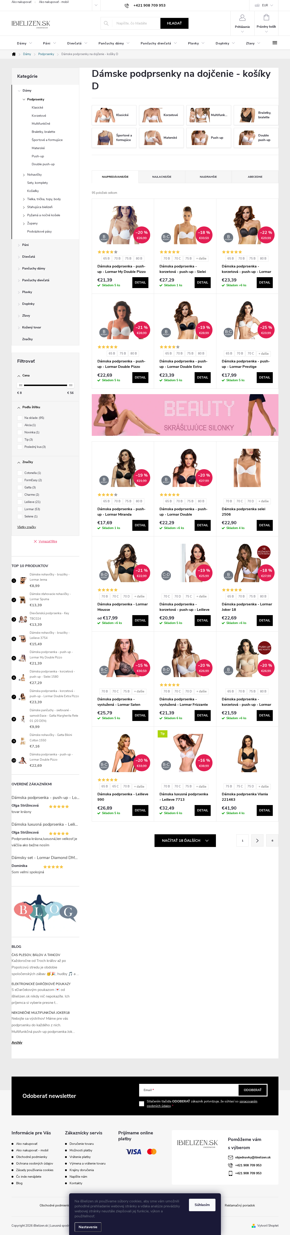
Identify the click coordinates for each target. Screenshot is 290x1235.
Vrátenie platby (80, 1157)
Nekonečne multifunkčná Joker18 (41, 1013)
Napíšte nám (78, 1177)
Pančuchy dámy (33, 268)
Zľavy (26, 315)
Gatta (29, 487)
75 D (250, 786)
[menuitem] (25, 43)
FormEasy (32, 480)
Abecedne (255, 177)
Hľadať (174, 23)
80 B (139, 259)
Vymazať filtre (48, 541)
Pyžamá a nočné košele (43, 215)
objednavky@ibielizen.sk (253, 1157)
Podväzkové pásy (39, 231)
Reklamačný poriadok (240, 1205)
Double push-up (43, 164)
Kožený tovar (31, 327)
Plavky (27, 292)
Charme (31, 495)
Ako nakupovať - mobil (54, 2)
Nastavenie (88, 1227)
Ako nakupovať (21, 2)
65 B (106, 259)
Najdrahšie (208, 177)
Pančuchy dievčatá (35, 280)
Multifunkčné (41, 123)
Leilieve (32, 502)
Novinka (31, 432)
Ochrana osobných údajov (34, 1163)
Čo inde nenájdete (28, 1176)
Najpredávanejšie (115, 177)
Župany (32, 223)
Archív (17, 1042)
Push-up (38, 156)
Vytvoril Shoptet (267, 1226)
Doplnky (28, 304)
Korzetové (39, 116)
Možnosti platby (81, 1150)
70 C (177, 259)
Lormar (31, 509)
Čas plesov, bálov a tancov (36, 955)
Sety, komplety (37, 183)
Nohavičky (34, 174)
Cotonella (32, 473)
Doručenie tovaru (82, 1144)
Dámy (27, 90)
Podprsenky (35, 99)
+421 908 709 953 (248, 1165)
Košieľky (33, 191)
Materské (38, 148)
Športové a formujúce (47, 140)
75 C (189, 596)
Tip (28, 440)
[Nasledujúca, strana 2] (257, 840)
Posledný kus (34, 447)
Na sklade (33, 418)
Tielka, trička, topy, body (44, 199)
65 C (115, 786)
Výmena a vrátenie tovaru (88, 1163)
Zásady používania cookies (34, 1170)
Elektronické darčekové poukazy (41, 984)
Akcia (29, 425)
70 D (250, 501)
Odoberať (253, 1090)
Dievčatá (28, 257)
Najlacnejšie (161, 177)
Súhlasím (202, 1204)
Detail (140, 282)
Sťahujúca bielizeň (40, 207)
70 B (117, 259)
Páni (25, 245)
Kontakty (76, 1183)
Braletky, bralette (43, 132)
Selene (30, 516)
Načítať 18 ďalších (181, 840)
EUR (265, 5)
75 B (128, 259)
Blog (19, 1183)
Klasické (37, 107)
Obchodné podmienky (31, 1157)
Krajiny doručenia (82, 1170)
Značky (27, 339)
